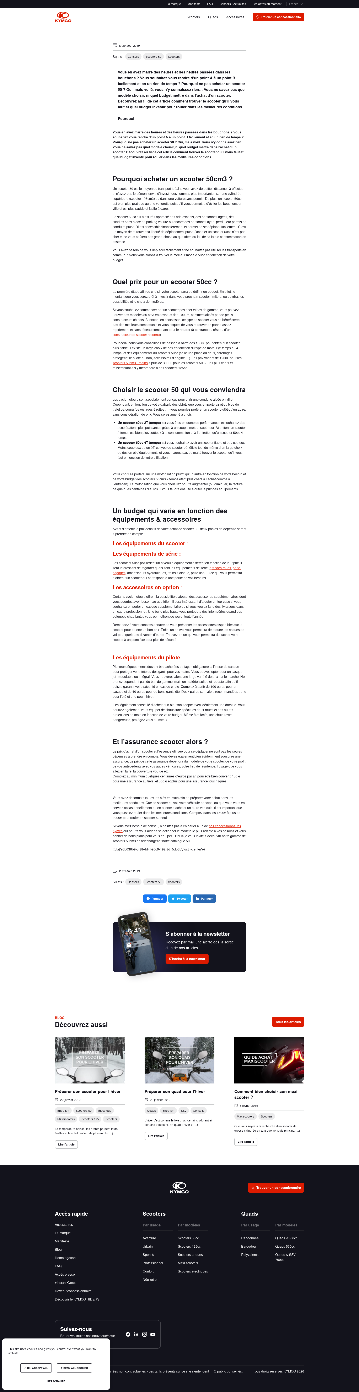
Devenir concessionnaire (73, 1290)
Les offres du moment (267, 4)
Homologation (65, 1257)
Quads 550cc (285, 1246)
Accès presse (65, 1274)
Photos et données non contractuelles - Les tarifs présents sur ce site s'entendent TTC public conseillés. (166, 1371)
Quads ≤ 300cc (286, 1238)
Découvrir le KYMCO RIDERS (77, 1299)
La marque (174, 4)
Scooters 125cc (189, 1246)
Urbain (148, 1246)
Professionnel (153, 1262)
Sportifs (148, 1254)
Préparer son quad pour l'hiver (175, 1091)
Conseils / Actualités (233, 4)
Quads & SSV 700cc (285, 1257)
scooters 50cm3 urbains (130, 362)
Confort (148, 1271)
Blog (58, 1249)
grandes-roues (220, 567)
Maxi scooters (188, 1262)
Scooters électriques (193, 1271)
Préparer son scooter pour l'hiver (87, 1091)
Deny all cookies (75, 1368)
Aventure (149, 1238)
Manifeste (194, 4)
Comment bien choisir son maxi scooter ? (266, 1094)
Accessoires (64, 1224)
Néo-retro (150, 1279)
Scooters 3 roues (190, 1254)
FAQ (210, 4)
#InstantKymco (65, 1282)
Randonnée (250, 1238)
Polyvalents (249, 1254)
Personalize (56, 1381)
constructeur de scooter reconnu (136, 334)
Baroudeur (249, 1246)
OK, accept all (37, 1368)
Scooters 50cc (188, 1238)
